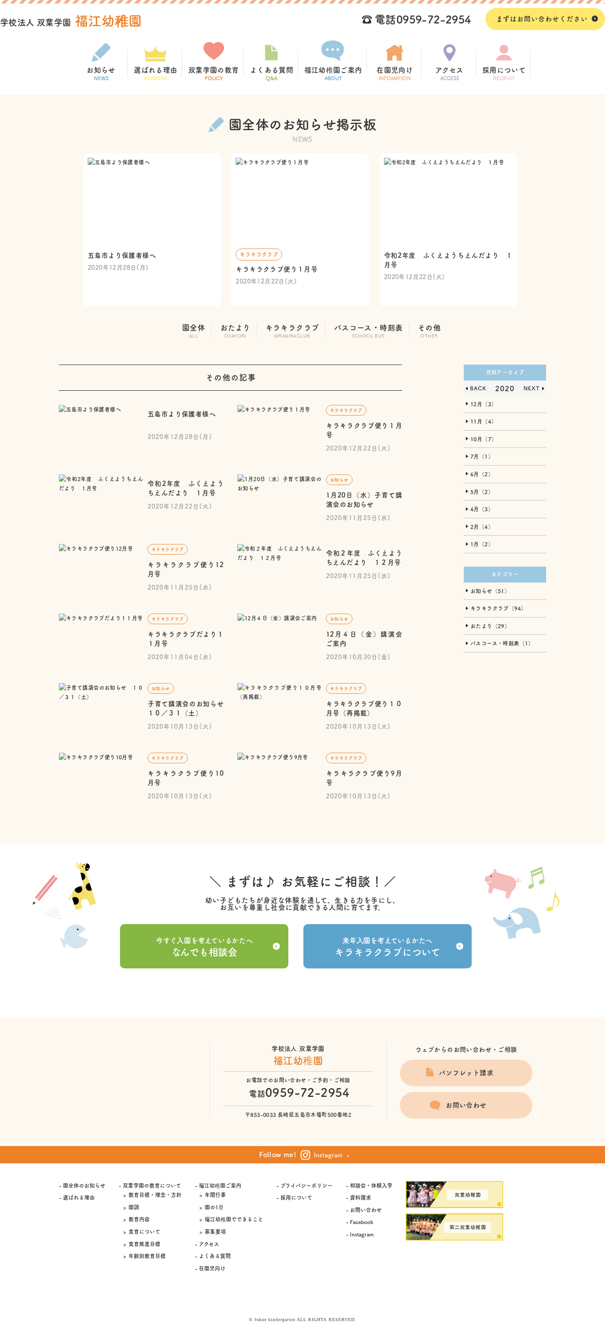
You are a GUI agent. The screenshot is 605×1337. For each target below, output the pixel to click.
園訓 (133, 1207)
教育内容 (139, 1219)
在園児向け (394, 73)
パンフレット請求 (466, 1072)
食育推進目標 (144, 1244)
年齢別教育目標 (147, 1256)
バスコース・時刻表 (368, 331)
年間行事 (215, 1194)
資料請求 (360, 1197)
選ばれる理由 (155, 73)
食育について (144, 1231)
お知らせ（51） (490, 591)
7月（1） (481, 456)
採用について (504, 73)
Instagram (362, 1234)
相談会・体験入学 (371, 1185)
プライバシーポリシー (306, 1185)
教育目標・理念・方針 (155, 1194)
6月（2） (481, 474)
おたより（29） (490, 626)
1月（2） (481, 544)
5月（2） (481, 491)
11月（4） (483, 421)
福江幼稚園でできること (234, 1219)
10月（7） (483, 439)
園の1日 (214, 1207)
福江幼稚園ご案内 (333, 73)
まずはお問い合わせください (542, 19)
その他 (429, 331)
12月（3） (483, 404)
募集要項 (215, 1231)
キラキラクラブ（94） (498, 608)
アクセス (449, 73)
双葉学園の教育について (152, 1185)
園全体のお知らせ (84, 1185)
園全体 (193, 331)
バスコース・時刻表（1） (502, 643)
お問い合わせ (466, 1105)
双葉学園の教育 (213, 73)
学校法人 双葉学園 (71, 22)
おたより (235, 331)
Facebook (361, 1221)
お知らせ (101, 73)
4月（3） (481, 509)
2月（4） (481, 526)
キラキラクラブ (292, 331)
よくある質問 (271, 73)
